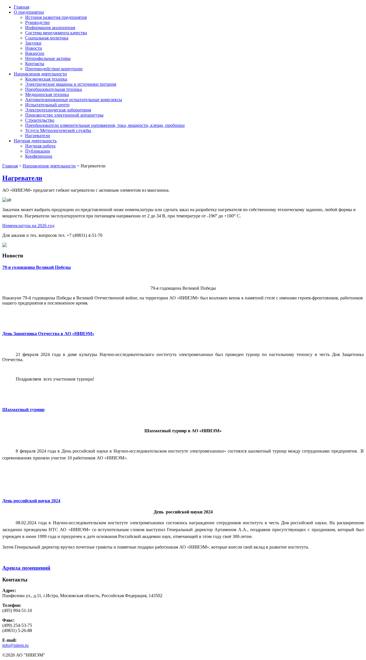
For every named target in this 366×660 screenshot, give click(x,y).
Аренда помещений (26, 568)
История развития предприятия (56, 17)
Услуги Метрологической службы (58, 130)
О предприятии (29, 12)
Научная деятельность (35, 140)
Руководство (37, 22)
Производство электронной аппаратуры (64, 115)
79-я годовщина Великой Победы (36, 267)
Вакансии (34, 53)
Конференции (38, 156)
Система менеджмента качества (56, 32)
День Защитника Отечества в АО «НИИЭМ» (48, 333)
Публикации (37, 151)
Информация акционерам (50, 27)
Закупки (33, 43)
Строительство (39, 120)
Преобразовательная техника (53, 89)
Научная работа (40, 145)
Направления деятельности (40, 73)
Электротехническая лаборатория (58, 109)
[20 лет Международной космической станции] (4, 245)
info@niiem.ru (15, 645)
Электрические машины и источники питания (70, 84)
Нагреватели (37, 135)
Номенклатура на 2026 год (28, 225)
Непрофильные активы (48, 58)
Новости (33, 48)
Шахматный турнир (23, 409)
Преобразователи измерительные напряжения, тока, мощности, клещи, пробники (105, 125)
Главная (21, 7)
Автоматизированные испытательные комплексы (73, 99)
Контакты (34, 63)
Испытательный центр (47, 104)
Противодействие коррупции (54, 68)
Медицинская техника (47, 94)
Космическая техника (46, 79)
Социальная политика (46, 37)
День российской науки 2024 (31, 500)
